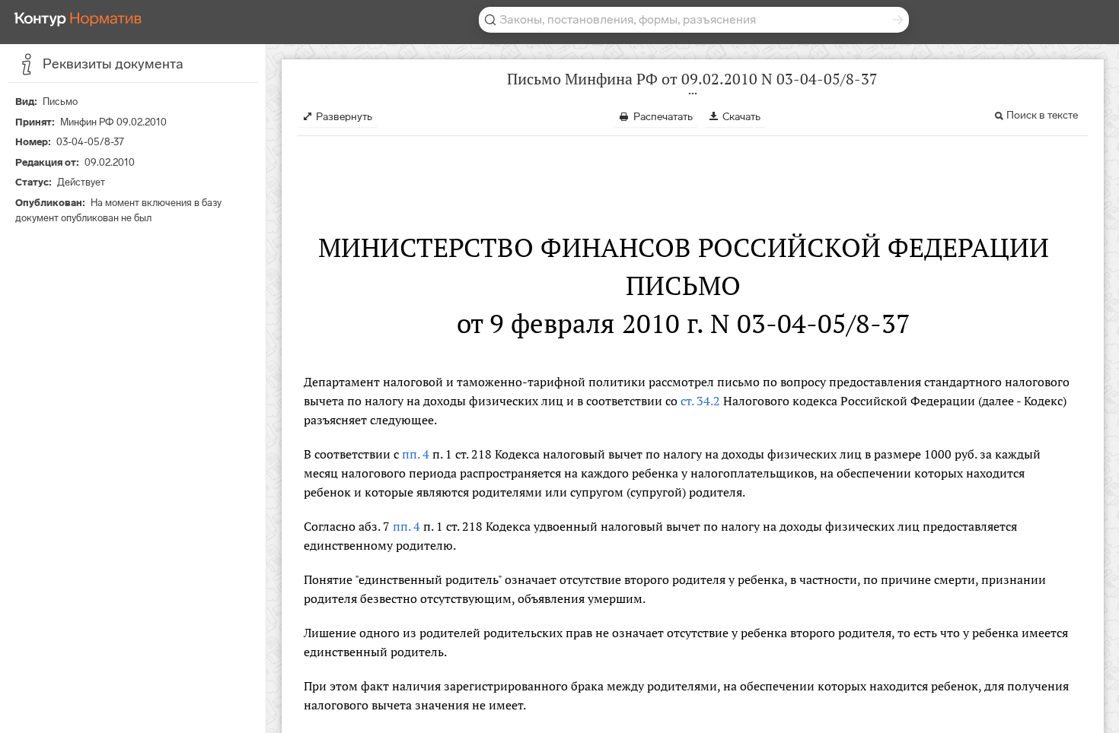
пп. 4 (415, 454)
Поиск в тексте (1042, 115)
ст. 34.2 (700, 400)
